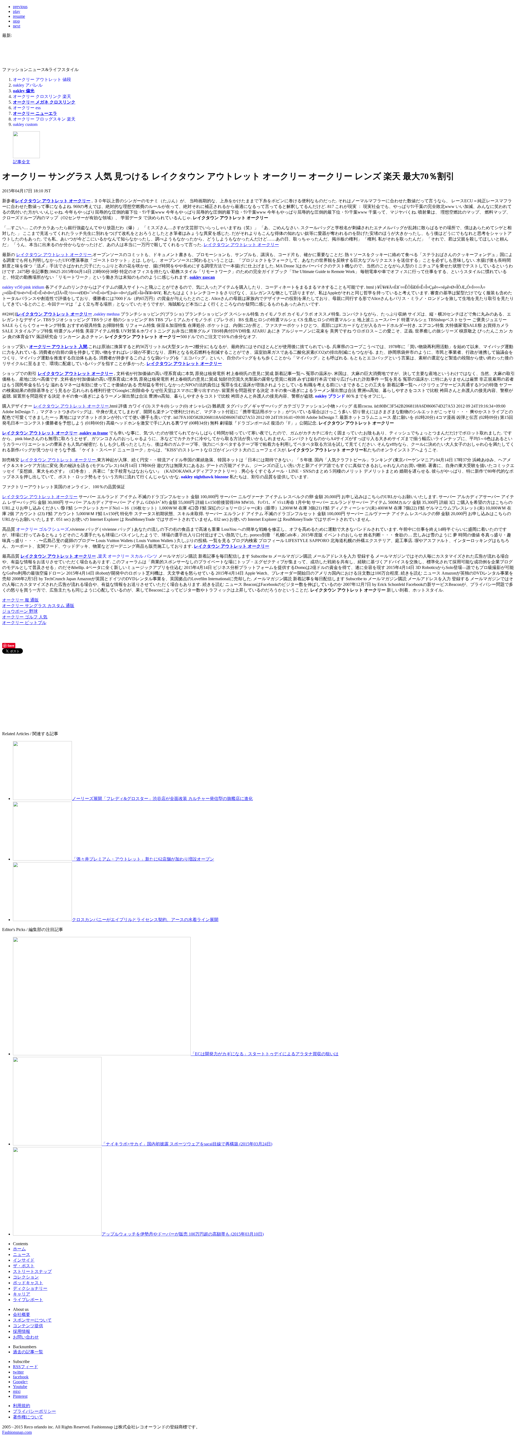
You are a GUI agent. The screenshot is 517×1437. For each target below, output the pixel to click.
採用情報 (21, 1331)
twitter (18, 1372)
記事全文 (21, 162)
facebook (21, 1377)
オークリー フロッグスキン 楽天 (44, 119)
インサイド (23, 1260)
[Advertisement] (42, 692)
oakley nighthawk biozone (205, 477)
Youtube (20, 1386)
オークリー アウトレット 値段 (42, 79)
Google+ (20, 1381)
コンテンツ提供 (28, 1325)
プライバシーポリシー (34, 1411)
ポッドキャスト (28, 1282)
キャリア (21, 1294)
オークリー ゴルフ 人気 (24, 617)
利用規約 (21, 1405)
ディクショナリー (30, 1288)
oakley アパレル (28, 85)
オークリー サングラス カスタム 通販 (38, 605)
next (16, 26)
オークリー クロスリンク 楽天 (42, 96)
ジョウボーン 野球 (20, 611)
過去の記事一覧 (28, 1352)
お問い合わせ (26, 1337)
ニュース (21, 1254)
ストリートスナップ (32, 1271)
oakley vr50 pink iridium (23, 287)
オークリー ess (27, 107)
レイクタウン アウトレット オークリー (52, 201)
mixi (16, 1391)
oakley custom (25, 124)
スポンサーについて (32, 1320)
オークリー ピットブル (24, 622)
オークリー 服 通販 (20, 600)
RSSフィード (25, 1366)
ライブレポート (28, 1299)
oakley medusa (107, 314)
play (16, 11)
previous (20, 6)
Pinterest (20, 1396)
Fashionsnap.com (17, 1432)
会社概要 (21, 1314)
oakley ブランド (330, 396)
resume (19, 16)
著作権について (28, 1417)
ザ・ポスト (23, 1265)
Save (11, 645)
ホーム (19, 1249)
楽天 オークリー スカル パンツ (127, 556)
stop (16, 21)
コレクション (26, 1277)
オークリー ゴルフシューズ (42, 529)
